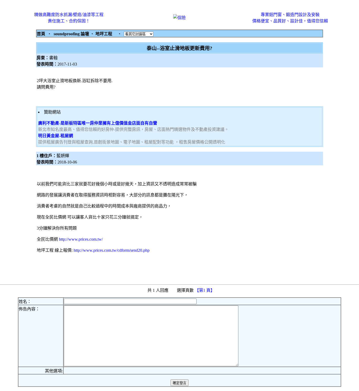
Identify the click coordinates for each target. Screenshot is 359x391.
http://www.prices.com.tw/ (81, 239)
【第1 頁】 (205, 290)
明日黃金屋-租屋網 (55, 135)
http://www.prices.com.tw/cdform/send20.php (112, 250)
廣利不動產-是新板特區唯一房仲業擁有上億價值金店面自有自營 (97, 123)
